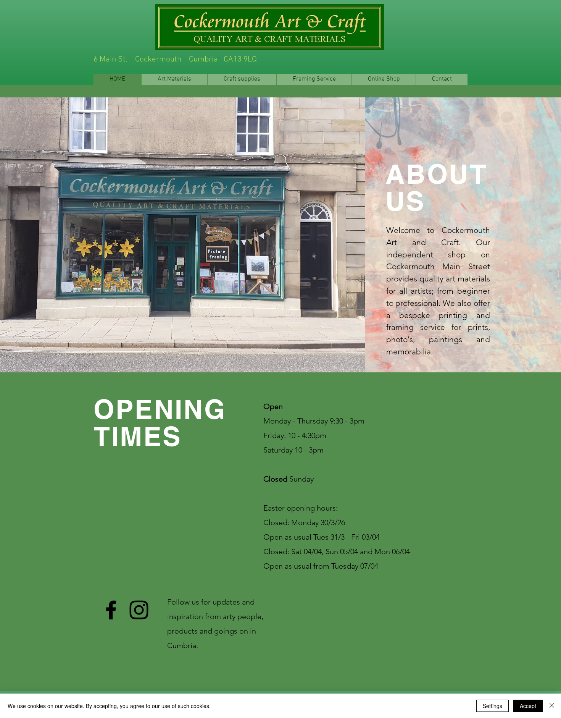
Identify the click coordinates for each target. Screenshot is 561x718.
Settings (492, 706)
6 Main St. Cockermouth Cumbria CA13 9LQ (246, 59)
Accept (528, 706)
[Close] (551, 706)
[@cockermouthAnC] (139, 610)
